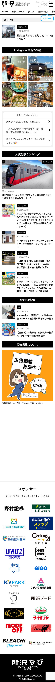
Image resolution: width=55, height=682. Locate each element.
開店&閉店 (43, 11)
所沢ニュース (18, 11)
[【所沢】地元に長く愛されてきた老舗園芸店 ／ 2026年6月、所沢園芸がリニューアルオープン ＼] (40, 68)
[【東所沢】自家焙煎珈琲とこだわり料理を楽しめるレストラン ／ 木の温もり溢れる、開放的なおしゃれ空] (14, 68)
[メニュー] (51, 5)
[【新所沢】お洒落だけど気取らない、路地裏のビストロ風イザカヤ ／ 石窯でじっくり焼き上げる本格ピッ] (14, 94)
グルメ (31, 11)
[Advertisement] (27, 449)
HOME (5, 11)
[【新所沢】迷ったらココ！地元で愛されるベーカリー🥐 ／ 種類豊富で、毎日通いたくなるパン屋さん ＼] (40, 94)
